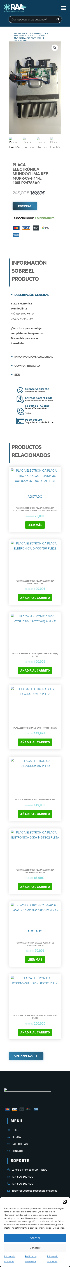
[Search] (58, 19)
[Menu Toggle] (63, 8)
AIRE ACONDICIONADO (31, 33)
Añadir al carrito (35, 598)
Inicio (17, 33)
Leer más (35, 525)
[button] (64, 1201)
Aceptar (35, 1238)
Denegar (35, 1248)
